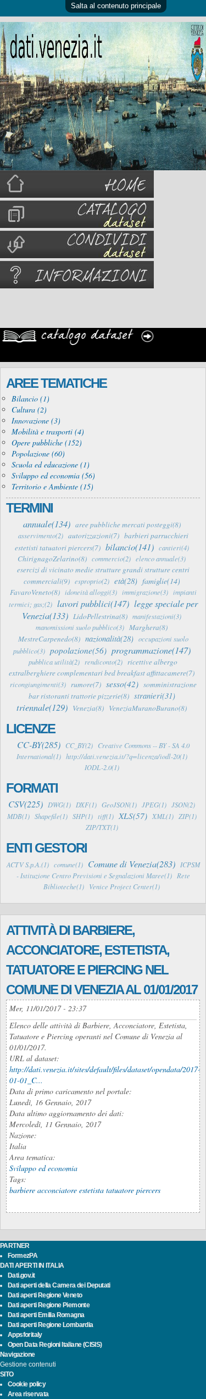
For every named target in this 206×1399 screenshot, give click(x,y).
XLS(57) (133, 815)
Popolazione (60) (38, 453)
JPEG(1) (154, 804)
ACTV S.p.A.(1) (28, 864)
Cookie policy (27, 1384)
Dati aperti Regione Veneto (45, 1295)
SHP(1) (83, 816)
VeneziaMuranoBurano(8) (148, 708)
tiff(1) (106, 816)
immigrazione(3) (145, 592)
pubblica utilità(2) (54, 661)
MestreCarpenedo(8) (49, 639)
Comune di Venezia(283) (131, 863)
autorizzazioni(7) (93, 535)
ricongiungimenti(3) (38, 684)
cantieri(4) (174, 547)
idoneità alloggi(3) (91, 592)
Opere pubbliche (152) (47, 442)
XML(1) (163, 816)
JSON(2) (183, 804)
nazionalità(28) (109, 638)
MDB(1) (18, 816)
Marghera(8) (148, 627)
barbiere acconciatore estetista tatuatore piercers (84, 1190)
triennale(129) (42, 707)
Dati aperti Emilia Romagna (46, 1315)
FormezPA (22, 1255)
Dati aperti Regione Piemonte (49, 1305)
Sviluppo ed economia (43, 1168)
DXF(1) (86, 804)
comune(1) (68, 864)
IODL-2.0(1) (102, 767)
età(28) (125, 580)
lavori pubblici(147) (93, 603)
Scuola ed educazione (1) (51, 464)
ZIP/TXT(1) (102, 827)
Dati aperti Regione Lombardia (50, 1325)
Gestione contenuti (28, 1364)
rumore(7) (86, 684)
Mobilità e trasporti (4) (48, 431)
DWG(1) (59, 804)
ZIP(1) (188, 816)
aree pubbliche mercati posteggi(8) (128, 524)
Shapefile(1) (51, 816)
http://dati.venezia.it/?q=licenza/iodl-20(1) (126, 756)
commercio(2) (111, 558)
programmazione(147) (151, 650)
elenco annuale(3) (161, 558)
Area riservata (28, 1394)
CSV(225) (25, 804)
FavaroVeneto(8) (35, 592)
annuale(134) (46, 523)
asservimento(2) (40, 535)
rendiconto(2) (104, 661)
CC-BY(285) (38, 744)
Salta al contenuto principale (116, 6)
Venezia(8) (88, 708)
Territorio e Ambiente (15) (52, 486)
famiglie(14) (161, 581)
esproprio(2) (92, 581)
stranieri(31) (154, 695)
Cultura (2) (29, 409)
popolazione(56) (78, 650)
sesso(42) (122, 683)
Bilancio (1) (30, 398)
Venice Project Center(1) (124, 886)
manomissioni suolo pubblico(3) (80, 627)
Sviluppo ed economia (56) (53, 475)
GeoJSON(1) (119, 804)
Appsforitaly (25, 1335)
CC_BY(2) (79, 745)
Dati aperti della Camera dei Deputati (59, 1285)
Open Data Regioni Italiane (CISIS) (55, 1344)
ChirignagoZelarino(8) (52, 559)
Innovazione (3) (36, 420)
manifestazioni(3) (156, 616)
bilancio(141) (129, 546)
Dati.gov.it (21, 1275)
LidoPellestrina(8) (100, 616)
